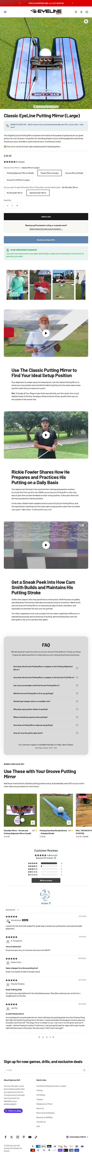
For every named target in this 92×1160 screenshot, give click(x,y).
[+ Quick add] (33, 822)
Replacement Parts (44, 1104)
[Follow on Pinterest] (23, 1137)
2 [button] (42, 1037)
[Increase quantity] (17, 205)
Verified (44, 903)
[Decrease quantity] (7, 205)
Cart (38, 1126)
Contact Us (41, 1122)
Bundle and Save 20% (46, 240)
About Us (40, 1108)
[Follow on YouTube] (30, 1137)
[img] (11, 916)
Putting (39, 1090)
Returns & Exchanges (45, 1113)
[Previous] (19, 3)
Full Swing (40, 1095)
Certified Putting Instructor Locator (51, 1086)
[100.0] (45, 894)
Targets (39, 1099)
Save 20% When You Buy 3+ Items (46, 3)
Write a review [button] (46, 880)
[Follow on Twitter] (11, 1137)
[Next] (72, 3)
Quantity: (8, 200)
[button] (10, 162)
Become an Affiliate (44, 1117)
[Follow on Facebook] (5, 1137)
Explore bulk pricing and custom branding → (46, 229)
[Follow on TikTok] (36, 1137)
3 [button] (46, 1037)
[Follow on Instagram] (17, 1137)
